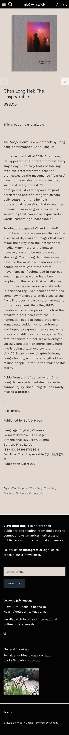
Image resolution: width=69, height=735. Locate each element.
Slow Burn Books (23, 722)
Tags (6, 488)
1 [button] (27, 81)
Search (8, 712)
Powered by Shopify (46, 722)
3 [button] (41, 81)
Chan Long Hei (19, 488)
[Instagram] (5, 633)
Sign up (14, 583)
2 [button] (34, 81)
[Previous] (4, 81)
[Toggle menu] (4, 4)
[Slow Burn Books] (35, 4)
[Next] (65, 81)
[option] (34, 43)
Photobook (22, 493)
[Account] (57, 4)
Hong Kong (36, 488)
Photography (36, 493)
